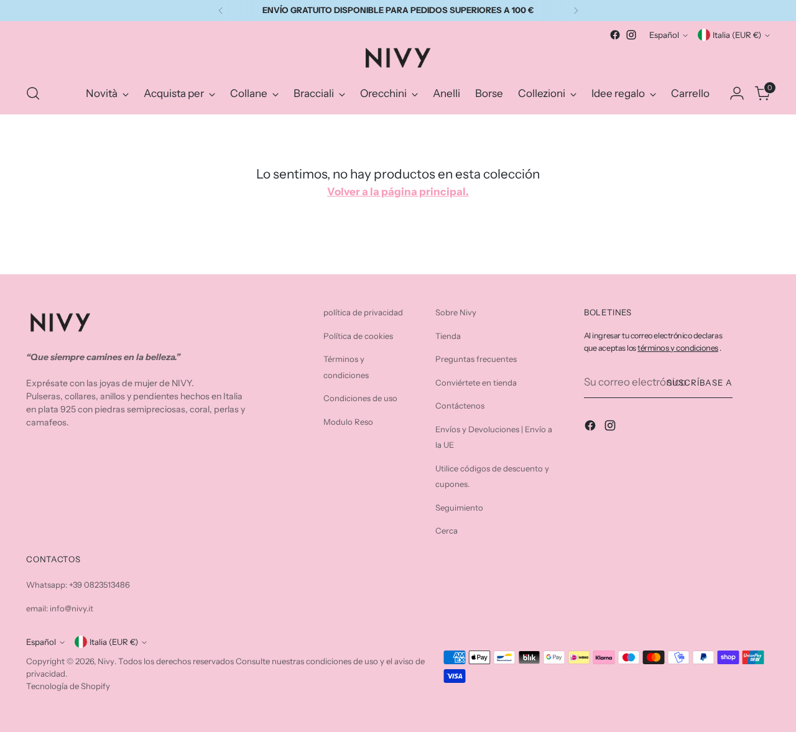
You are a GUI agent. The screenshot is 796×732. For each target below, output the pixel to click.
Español (664, 35)
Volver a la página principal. (398, 191)
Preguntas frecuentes (476, 359)
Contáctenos (459, 405)
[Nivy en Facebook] (615, 34)
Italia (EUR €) (737, 35)
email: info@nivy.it (59, 608)
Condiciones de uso (360, 398)
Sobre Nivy (455, 312)
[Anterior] (220, 10)
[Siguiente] (576, 10)
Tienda (448, 336)
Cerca (446, 530)
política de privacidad (363, 312)
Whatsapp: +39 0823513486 (78, 585)
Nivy (106, 661)
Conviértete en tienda (476, 382)
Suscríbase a (700, 382)
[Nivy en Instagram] (631, 34)
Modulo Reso (348, 422)
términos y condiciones (677, 348)
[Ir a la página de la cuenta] (736, 93)
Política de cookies (358, 336)
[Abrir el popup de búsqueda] (33, 93)
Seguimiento (459, 507)
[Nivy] (398, 58)
